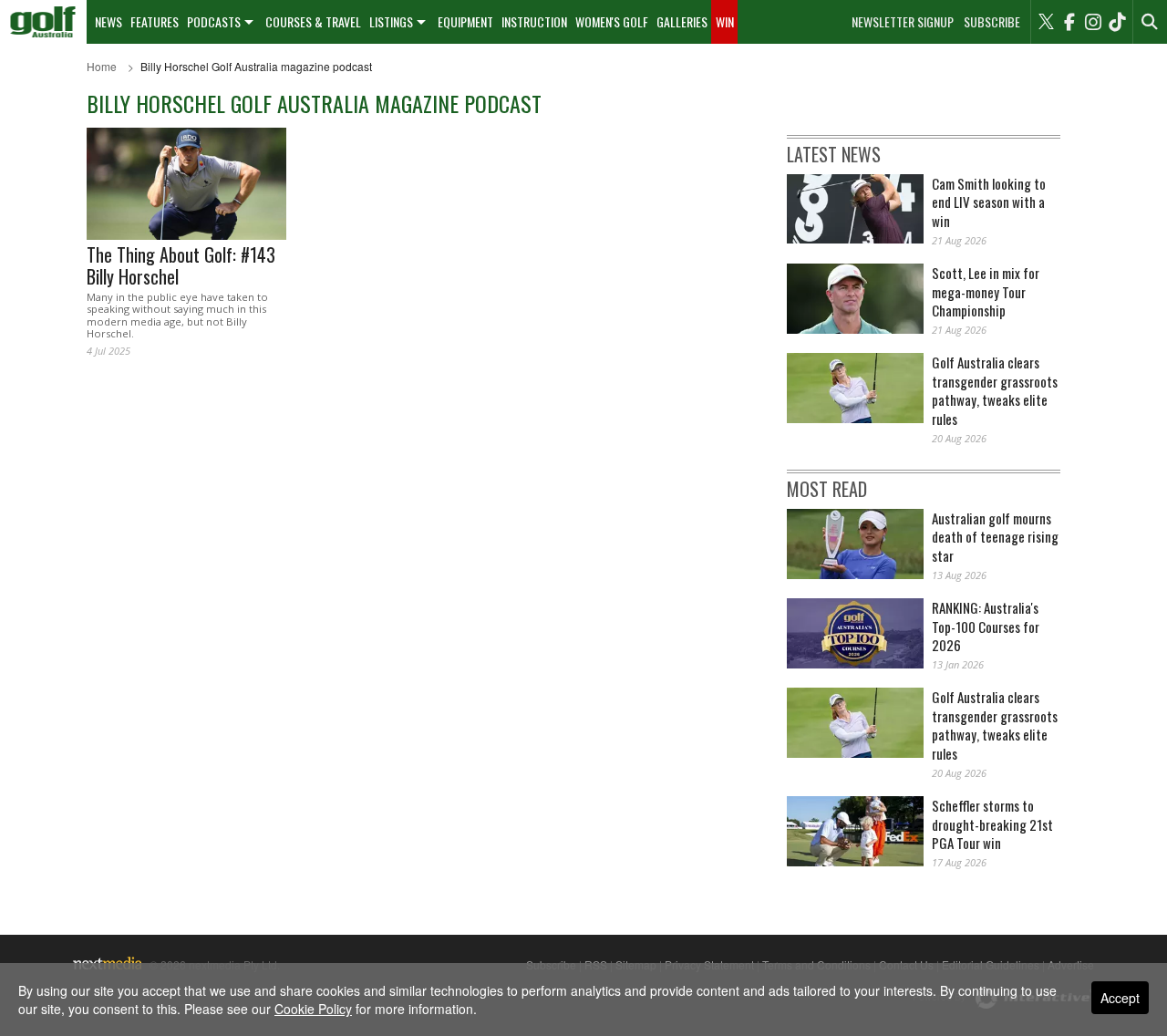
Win (725, 21)
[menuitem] (43, 22)
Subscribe (992, 22)
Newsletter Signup (903, 22)
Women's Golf (611, 21)
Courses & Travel (313, 21)
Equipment (465, 21)
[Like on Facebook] (1069, 22)
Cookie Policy (313, 1009)
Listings (391, 21)
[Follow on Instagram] (1093, 22)
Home (102, 66)
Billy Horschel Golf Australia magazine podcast (256, 66)
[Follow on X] (1046, 22)
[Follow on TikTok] (1117, 22)
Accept (1120, 998)
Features (154, 21)
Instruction (534, 21)
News (108, 21)
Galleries (681, 21)
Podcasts (214, 21)
